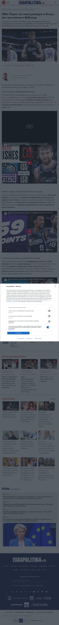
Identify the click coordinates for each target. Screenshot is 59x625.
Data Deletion (21, 338)
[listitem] (29, 307)
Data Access (29, 338)
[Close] (56, 286)
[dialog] (29, 312)
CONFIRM (18, 333)
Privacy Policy (38, 338)
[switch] (49, 311)
